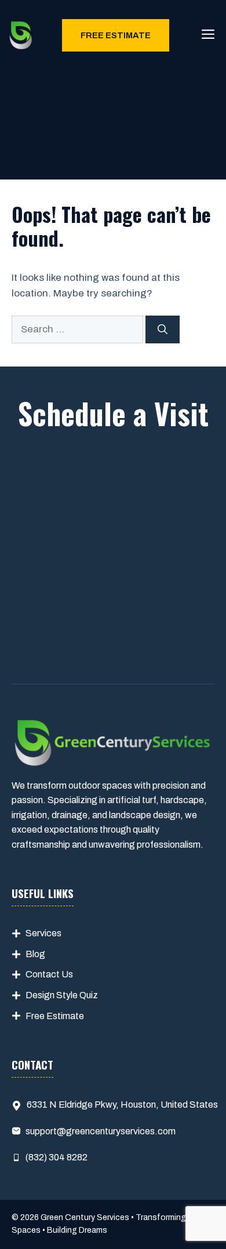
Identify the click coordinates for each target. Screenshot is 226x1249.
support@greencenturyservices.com (100, 1131)
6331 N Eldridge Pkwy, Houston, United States (122, 1104)
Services (43, 933)
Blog (35, 954)
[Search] (162, 329)
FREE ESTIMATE (116, 35)
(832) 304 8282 (56, 1157)
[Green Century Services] (21, 35)
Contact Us (49, 974)
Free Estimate (54, 1016)
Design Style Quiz (61, 995)
